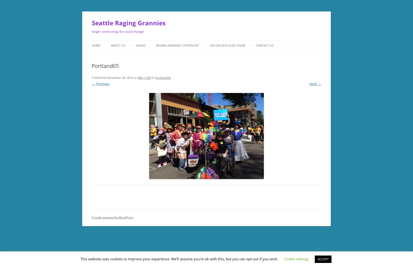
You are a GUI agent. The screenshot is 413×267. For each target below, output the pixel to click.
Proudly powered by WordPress (112, 217)
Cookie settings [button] (296, 258)
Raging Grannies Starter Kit (177, 46)
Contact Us (265, 46)
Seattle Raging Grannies (129, 23)
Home (96, 46)
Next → (315, 84)
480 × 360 (144, 78)
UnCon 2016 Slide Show (227, 46)
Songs (141, 46)
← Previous (101, 84)
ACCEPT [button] (323, 259)
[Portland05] (206, 136)
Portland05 (163, 78)
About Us (118, 46)
